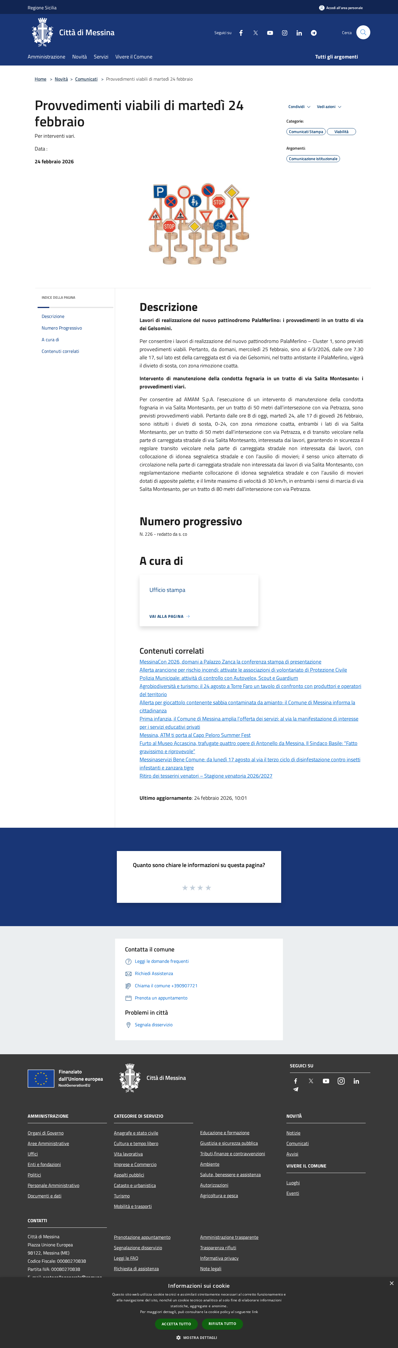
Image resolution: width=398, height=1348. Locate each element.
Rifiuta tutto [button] (222, 1323)
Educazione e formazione (224, 1132)
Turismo (122, 1195)
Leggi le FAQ (126, 1258)
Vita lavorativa (128, 1153)
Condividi (296, 106)
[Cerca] (363, 32)
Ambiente (209, 1164)
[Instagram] (282, 32)
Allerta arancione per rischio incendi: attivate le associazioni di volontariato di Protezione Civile (243, 670)
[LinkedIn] (297, 32)
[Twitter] (253, 32)
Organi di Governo (46, 1132)
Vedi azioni (326, 106)
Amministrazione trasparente (229, 1237)
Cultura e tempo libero (136, 1143)
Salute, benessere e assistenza (230, 1174)
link (255, 1311)
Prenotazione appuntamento (142, 1237)
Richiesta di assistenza (136, 1268)
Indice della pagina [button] (58, 297)
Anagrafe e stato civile (136, 1132)
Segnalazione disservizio (138, 1247)
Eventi (292, 1193)
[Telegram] (311, 32)
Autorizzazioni (214, 1184)
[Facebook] (238, 32)
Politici (34, 1174)
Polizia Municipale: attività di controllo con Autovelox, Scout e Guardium (219, 678)
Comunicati (86, 78)
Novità (61, 78)
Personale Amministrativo (53, 1185)
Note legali (210, 1268)
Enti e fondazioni (44, 1164)
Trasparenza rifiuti (218, 1247)
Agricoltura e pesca (219, 1195)
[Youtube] (268, 32)
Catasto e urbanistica (135, 1185)
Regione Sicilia (42, 7)
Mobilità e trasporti (133, 1206)
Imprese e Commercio (135, 1164)
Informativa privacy (219, 1258)
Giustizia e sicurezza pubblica (229, 1143)
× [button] (391, 1283)
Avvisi (292, 1153)
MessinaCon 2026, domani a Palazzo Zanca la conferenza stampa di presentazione (230, 662)
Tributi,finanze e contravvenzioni (232, 1153)
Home (40, 78)
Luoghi (293, 1182)
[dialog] (199, 1312)
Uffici (33, 1153)
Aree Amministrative (48, 1143)
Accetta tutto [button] (176, 1324)
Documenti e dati (44, 1195)
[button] (199, 1337)
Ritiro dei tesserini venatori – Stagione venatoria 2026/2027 (206, 776)
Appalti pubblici (129, 1174)
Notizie (293, 1132)
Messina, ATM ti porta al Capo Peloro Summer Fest (195, 735)
